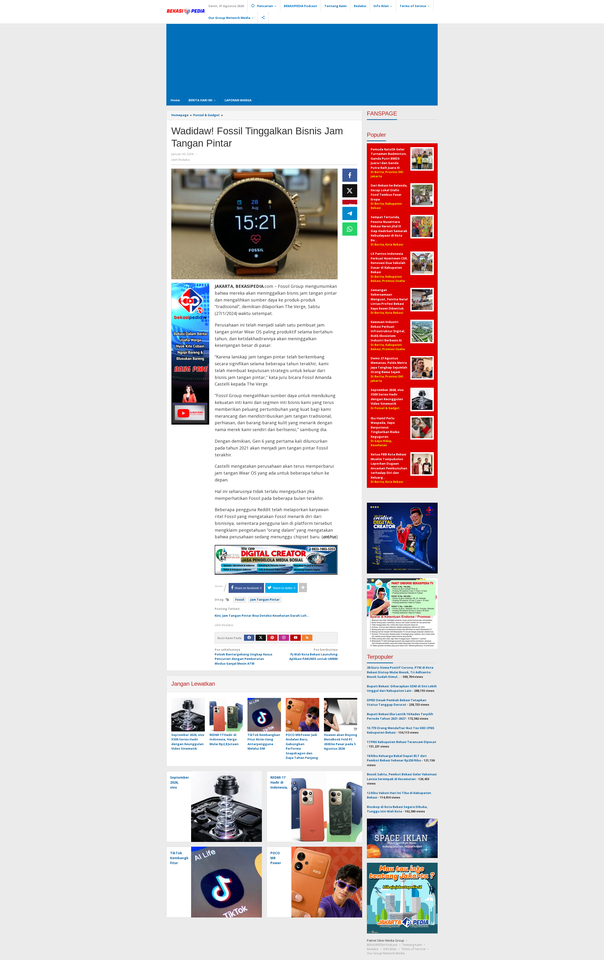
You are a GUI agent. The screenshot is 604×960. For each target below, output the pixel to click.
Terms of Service (414, 949)
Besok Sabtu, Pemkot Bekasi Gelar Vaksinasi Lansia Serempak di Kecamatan (402, 776)
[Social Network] (263, 18)
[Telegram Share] (349, 213)
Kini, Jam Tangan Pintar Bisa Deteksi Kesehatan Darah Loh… (262, 615)
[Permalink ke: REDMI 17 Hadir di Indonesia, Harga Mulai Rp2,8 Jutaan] (226, 715)
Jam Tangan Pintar (265, 599)
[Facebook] (249, 638)
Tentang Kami (412, 945)
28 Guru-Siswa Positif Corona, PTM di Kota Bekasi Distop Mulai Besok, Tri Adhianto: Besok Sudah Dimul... (400, 672)
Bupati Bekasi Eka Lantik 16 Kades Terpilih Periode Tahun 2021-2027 (400, 716)
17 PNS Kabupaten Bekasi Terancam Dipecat (401, 742)
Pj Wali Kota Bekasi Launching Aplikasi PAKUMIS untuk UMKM (313, 654)
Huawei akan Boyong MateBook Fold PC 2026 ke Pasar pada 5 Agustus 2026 (340, 742)
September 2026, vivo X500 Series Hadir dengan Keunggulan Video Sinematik (187, 742)
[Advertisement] (302, 59)
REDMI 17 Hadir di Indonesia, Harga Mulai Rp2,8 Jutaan (224, 739)
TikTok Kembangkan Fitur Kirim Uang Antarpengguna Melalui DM (263, 742)
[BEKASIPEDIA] (185, 10)
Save (352, 203)
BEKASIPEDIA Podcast (382, 945)
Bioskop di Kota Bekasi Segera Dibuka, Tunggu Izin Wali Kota (397, 809)
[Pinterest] (272, 638)
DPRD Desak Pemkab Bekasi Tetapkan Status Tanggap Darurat (396, 702)
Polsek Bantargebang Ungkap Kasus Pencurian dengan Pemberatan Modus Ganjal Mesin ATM (243, 656)
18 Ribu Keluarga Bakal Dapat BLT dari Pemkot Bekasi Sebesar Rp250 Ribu (397, 758)
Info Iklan (390, 949)
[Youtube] (295, 638)
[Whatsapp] (349, 229)
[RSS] (307, 638)
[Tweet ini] (349, 190)
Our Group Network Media (386, 953)
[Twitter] (261, 638)
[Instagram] (284, 638)
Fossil (239, 599)
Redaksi (372, 949)
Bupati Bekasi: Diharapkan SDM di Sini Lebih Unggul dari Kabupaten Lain (402, 688)
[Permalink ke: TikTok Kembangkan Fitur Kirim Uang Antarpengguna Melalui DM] (264, 715)
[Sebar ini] (349, 175)
